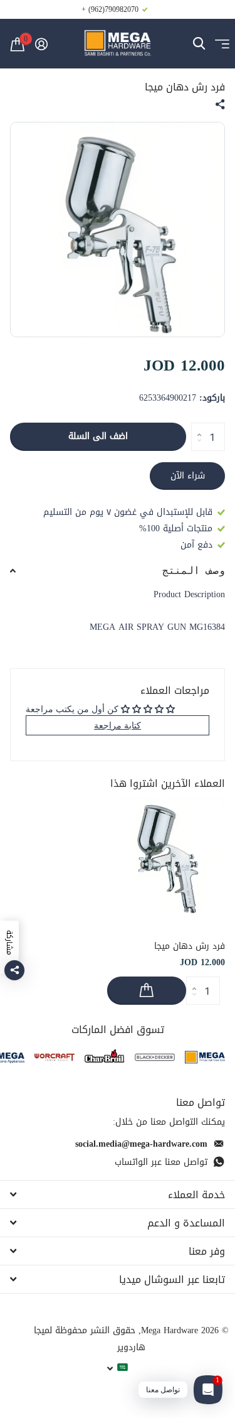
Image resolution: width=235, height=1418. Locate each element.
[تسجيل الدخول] (41, 44)
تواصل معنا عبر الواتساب (161, 1162)
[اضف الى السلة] (146, 991)
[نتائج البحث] (199, 44)
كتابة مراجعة (117, 725)
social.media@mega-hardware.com (141, 1143)
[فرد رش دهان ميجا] (166, 856)
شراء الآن (187, 475)
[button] (196, 426)
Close (117, 1194)
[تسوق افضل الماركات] (205, 1057)
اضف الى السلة (98, 436)
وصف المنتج (193, 570)
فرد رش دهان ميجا (189, 946)
